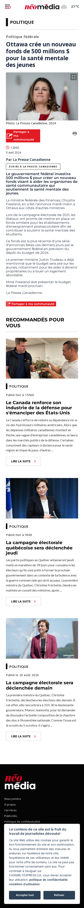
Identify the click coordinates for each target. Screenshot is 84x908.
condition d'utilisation (24, 884)
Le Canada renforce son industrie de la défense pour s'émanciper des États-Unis (39, 408)
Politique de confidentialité (22, 821)
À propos (10, 804)
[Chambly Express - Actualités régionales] (42, 6)
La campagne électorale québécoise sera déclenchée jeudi (39, 548)
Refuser (59, 895)
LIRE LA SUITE (21, 461)
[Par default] (20, 781)
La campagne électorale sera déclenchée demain (39, 685)
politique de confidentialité (48, 879)
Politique (22, 22)
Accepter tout (25, 895)
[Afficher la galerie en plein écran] (73, 76)
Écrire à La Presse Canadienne (33, 166)
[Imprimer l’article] (75, 134)
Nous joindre (12, 799)
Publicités (10, 816)
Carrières (10, 810)
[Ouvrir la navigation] (7, 6)
